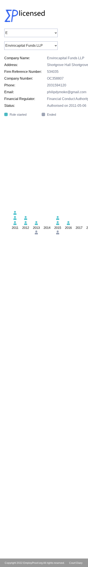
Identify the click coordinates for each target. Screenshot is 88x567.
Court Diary (75, 562)
